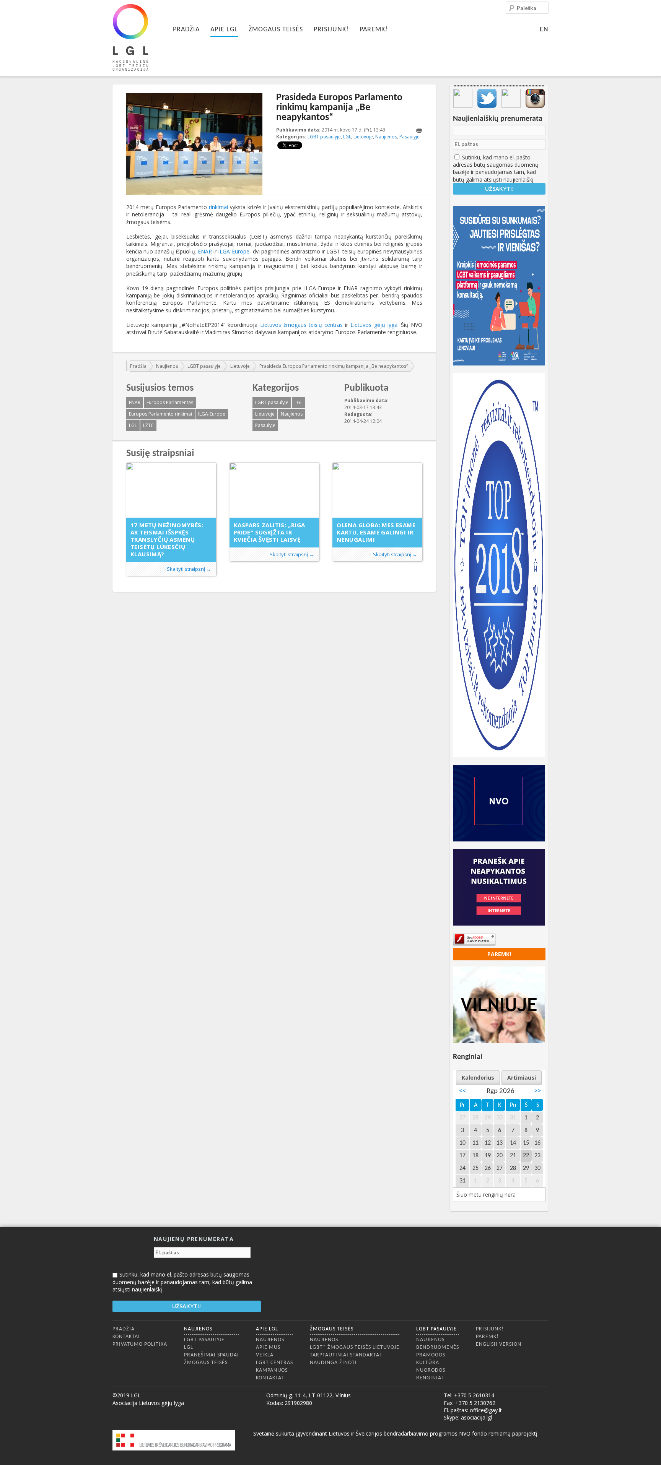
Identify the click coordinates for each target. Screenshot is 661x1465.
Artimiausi (521, 1077)
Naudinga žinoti (333, 1363)
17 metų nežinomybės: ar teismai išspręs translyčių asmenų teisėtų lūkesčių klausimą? (166, 539)
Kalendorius (478, 1077)
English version (498, 1344)
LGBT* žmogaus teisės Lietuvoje (354, 1347)
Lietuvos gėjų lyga (373, 324)
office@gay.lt (486, 1410)
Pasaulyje (409, 136)
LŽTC (148, 425)
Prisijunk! (331, 29)
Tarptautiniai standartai (345, 1355)
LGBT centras (274, 1363)
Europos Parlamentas (170, 402)
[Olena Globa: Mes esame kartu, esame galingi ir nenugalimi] (377, 490)
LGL (347, 136)
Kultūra (427, 1363)
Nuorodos (430, 1370)
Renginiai (429, 1378)
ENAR (205, 251)
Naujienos (386, 136)
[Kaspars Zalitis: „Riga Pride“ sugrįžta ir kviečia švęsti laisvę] (274, 490)
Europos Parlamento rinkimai (160, 414)
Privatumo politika (139, 1344)
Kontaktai (126, 1337)
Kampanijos (272, 1370)
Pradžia (186, 29)
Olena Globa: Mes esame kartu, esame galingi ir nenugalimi (376, 532)
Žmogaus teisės (276, 29)
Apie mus (268, 1347)
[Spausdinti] (419, 130)
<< (462, 1091)
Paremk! (374, 29)
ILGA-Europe (233, 251)
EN (544, 29)
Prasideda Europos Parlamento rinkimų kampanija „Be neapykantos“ (333, 366)
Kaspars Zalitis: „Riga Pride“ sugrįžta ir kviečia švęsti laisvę (269, 532)
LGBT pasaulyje (324, 136)
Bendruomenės (437, 1347)
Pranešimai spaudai (211, 1355)
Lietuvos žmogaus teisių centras (301, 324)
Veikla (265, 1355)
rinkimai (218, 207)
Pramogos (430, 1355)
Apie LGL (224, 29)
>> (537, 1091)
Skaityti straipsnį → (189, 568)
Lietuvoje (363, 136)
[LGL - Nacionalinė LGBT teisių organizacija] (130, 37)
